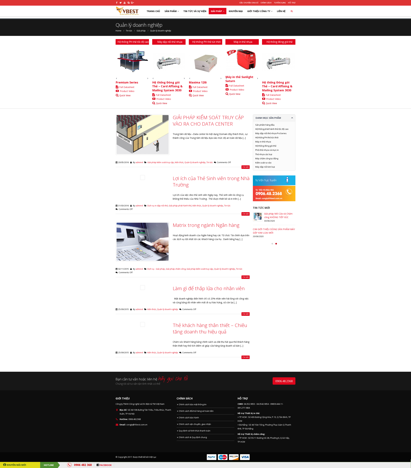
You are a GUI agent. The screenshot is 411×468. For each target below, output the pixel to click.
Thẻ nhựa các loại (263, 154)
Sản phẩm (171, 11)
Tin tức (209, 162)
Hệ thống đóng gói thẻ (265, 145)
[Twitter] (121, 2)
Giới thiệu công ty (258, 11)
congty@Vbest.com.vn (136, 424)
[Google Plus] (133, 2)
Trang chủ (153, 11)
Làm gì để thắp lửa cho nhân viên (209, 288)
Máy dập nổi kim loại (265, 166)
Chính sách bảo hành (189, 417)
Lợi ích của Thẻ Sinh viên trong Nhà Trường (211, 181)
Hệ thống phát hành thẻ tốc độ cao (272, 129)
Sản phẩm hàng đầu (265, 124)
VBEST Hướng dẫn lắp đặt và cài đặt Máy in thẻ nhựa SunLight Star (279, 252)
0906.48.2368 (284, 381)
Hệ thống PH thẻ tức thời (266, 137)
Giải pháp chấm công (176, 269)
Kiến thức (179, 162)
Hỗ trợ (291, 2)
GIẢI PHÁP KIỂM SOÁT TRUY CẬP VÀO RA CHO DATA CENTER (208, 120)
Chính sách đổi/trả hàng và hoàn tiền (196, 411)
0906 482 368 (83, 465)
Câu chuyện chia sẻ (248, 2)
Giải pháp (216, 11)
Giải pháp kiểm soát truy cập (160, 162)
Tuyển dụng (280, 2)
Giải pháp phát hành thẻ (180, 205)
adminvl (139, 162)
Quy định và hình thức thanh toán (194, 430)
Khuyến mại (236, 11)
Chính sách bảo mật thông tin (192, 404)
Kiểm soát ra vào (263, 162)
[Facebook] (117, 2)
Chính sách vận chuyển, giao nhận (195, 424)
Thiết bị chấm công (255, 434)
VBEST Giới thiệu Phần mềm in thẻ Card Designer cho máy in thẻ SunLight (279, 233)
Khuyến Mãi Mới (16, 464)
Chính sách (266, 2)
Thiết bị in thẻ (252, 413)
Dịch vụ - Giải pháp (156, 269)
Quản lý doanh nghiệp (195, 162)
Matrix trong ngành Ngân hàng (206, 225)
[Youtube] (125, 2)
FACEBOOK (106, 465)
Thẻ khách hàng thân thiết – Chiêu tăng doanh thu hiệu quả (210, 328)
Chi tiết (245, 167)
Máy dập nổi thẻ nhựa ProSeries (271, 133)
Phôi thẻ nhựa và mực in (267, 150)
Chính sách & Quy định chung (193, 437)
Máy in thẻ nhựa (263, 141)
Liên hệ (281, 11)
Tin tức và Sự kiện (194, 11)
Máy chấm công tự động (266, 158)
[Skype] (129, 2)
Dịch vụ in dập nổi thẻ (157, 205)
